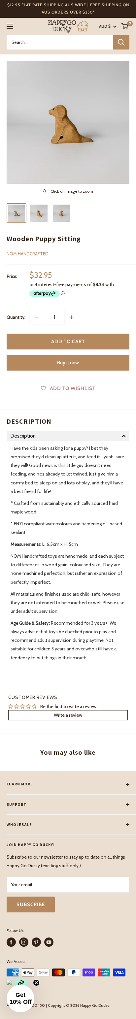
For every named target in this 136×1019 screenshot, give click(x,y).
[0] (124, 26)
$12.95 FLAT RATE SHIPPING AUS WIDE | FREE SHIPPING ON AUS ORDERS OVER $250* (68, 8)
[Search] (121, 42)
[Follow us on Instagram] (23, 942)
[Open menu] (10, 26)
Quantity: (16, 317)
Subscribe (31, 904)
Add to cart (68, 342)
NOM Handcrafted (28, 253)
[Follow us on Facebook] (11, 942)
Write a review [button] (68, 715)
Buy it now (68, 363)
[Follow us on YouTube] (48, 942)
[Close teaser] (36, 982)
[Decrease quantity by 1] (37, 317)
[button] (68, 436)
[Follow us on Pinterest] (36, 942)
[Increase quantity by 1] (72, 317)
